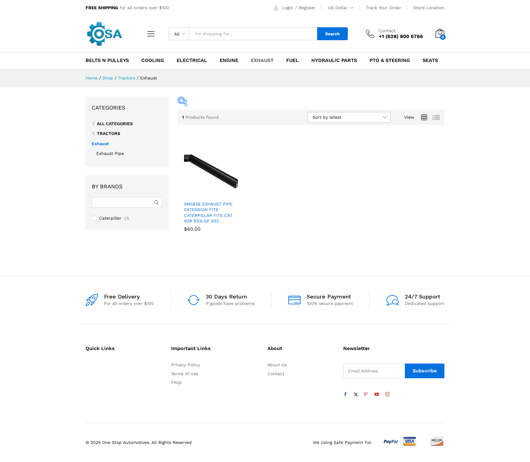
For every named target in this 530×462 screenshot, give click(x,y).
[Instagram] (387, 394)
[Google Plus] (366, 394)
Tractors (108, 133)
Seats (430, 60)
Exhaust (262, 60)
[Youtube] (376, 394)
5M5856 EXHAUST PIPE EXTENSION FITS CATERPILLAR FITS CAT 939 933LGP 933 (208, 212)
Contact (387, 30)
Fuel (292, 60)
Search (332, 33)
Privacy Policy (185, 364)
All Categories (115, 123)
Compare (232, 194)
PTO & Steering (390, 60)
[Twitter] (356, 394)
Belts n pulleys (107, 60)
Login (287, 8)
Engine (229, 60)
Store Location (428, 7)
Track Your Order (383, 7)
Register (307, 8)
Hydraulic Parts (334, 60)
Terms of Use (184, 373)
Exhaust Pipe (110, 153)
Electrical (192, 60)
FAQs (176, 382)
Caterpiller (110, 218)
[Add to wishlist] (218, 194)
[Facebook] (345, 394)
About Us (277, 364)
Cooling (152, 60)
